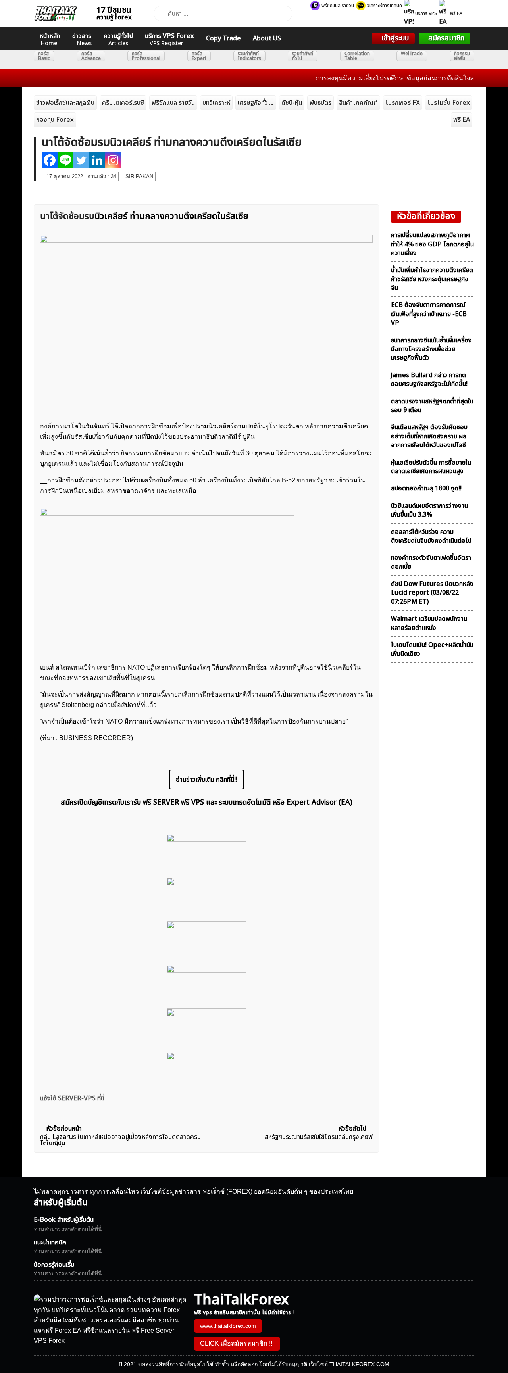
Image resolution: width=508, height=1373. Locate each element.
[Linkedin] (97, 160)
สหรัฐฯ (317, 480)
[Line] (65, 160)
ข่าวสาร (82, 39)
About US (267, 38)
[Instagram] (113, 160)
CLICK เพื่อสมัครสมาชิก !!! (237, 1343)
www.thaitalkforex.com (228, 1326)
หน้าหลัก (50, 39)
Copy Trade (223, 38)
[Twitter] (81, 160)
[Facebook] (50, 160)
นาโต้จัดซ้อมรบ (67, 216)
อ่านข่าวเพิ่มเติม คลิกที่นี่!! (206, 779)
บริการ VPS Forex (169, 39)
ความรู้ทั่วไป (118, 39)
